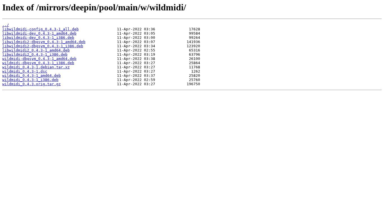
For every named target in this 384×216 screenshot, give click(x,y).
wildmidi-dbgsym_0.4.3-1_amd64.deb (39, 59)
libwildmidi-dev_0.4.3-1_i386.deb (38, 37)
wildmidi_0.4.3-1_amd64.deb (31, 75)
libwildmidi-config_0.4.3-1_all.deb (40, 29)
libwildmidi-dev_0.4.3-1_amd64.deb (39, 33)
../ (5, 25)
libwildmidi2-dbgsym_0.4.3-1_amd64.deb (43, 42)
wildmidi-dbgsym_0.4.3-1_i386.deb (38, 63)
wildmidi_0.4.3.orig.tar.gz (31, 84)
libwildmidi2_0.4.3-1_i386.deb (34, 54)
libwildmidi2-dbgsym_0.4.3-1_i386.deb (42, 46)
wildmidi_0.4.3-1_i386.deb (30, 80)
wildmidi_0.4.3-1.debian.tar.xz (36, 67)
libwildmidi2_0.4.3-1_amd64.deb (36, 50)
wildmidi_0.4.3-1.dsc (24, 71)
